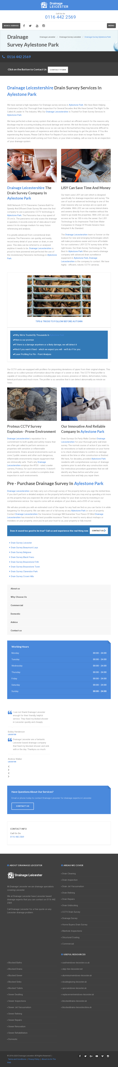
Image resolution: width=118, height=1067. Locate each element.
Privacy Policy (33, 1059)
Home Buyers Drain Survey (74, 924)
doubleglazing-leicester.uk (74, 982)
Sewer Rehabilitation (17, 1033)
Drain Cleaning (69, 873)
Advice (14, 622)
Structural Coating (70, 937)
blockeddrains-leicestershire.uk (77, 1007)
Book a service (11, 26)
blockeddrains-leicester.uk (74, 1001)
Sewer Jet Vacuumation (19, 1007)
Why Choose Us (19, 597)
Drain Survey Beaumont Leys (24, 547)
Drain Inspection (70, 880)
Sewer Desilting (15, 994)
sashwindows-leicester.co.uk (76, 962)
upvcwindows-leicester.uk (74, 988)
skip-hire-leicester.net (72, 969)
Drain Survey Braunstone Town (25, 566)
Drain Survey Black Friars (22, 557)
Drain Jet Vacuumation (73, 886)
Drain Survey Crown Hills (22, 576)
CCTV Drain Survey (71, 912)
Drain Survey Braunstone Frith (25, 562)
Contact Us (98, 531)
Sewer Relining (15, 1013)
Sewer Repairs (15, 1020)
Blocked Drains (15, 969)
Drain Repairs (68, 899)
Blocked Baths (15, 962)
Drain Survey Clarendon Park (24, 571)
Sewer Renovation (16, 1026)
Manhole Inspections (72, 931)
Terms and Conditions (17, 1059)
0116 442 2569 (19, 57)
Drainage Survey (69, 918)
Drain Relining (68, 892)
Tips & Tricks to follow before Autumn (59, 321)
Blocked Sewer (15, 975)
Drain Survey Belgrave (21, 552)
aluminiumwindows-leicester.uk (77, 975)
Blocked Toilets (15, 988)
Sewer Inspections (17, 1001)
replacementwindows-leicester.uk (78, 994)
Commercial (17, 605)
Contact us (16, 630)
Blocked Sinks (14, 982)
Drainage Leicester (28, 875)
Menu (111, 26)
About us (15, 588)
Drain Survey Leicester (21, 542)
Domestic (15, 614)
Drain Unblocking (70, 905)
